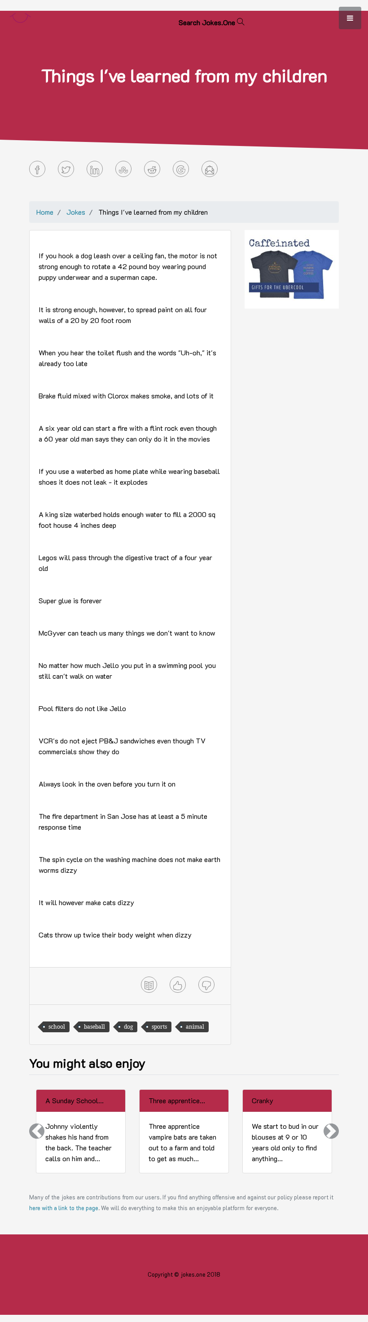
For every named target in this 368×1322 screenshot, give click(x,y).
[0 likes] (178, 985)
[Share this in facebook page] (37, 169)
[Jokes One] (20, 16)
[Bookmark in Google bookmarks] (181, 169)
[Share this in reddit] (152, 169)
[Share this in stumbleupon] (123, 169)
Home (44, 212)
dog (128, 1026)
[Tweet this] (66, 169)
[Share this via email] (210, 169)
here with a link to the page (63, 1207)
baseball (94, 1026)
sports (159, 1026)
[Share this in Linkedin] (95, 169)
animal (195, 1026)
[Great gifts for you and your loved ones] (292, 268)
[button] (36, 1131)
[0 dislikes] (206, 985)
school (56, 1026)
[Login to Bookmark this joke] (149, 985)
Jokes (75, 212)
